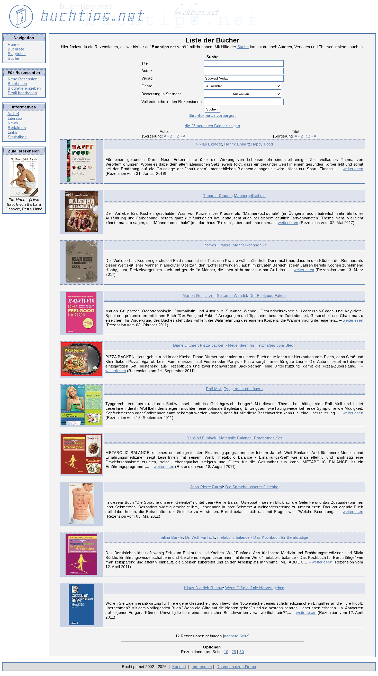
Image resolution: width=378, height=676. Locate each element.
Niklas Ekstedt (209, 144)
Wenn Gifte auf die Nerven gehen (254, 588)
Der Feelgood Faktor (267, 295)
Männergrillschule (250, 195)
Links (12, 132)
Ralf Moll (214, 389)
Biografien (17, 54)
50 (241, 651)
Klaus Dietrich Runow (203, 588)
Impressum (202, 666)
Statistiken (17, 137)
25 (234, 651)
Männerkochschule (250, 245)
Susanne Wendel (232, 295)
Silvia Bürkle (171, 537)
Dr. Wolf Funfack (201, 438)
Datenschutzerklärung (236, 666)
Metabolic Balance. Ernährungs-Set (250, 438)
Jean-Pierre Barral (206, 487)
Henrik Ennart (236, 144)
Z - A (181, 136)
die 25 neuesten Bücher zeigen (212, 126)
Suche (13, 58)
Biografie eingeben (24, 88)
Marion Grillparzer (198, 295)
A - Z (168, 136)
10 (226, 651)
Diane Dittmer (185, 345)
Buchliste (16, 49)
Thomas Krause (217, 195)
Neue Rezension (22, 79)
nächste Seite (236, 636)
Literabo (15, 118)
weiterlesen (353, 169)
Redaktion (17, 127)
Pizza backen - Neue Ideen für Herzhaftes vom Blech (247, 345)
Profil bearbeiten (22, 93)
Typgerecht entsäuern (243, 389)
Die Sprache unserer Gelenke (251, 487)
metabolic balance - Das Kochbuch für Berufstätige (262, 537)
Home (13, 44)
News (13, 123)
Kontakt (179, 666)
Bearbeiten (17, 83)
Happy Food (262, 144)
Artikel (13, 114)
